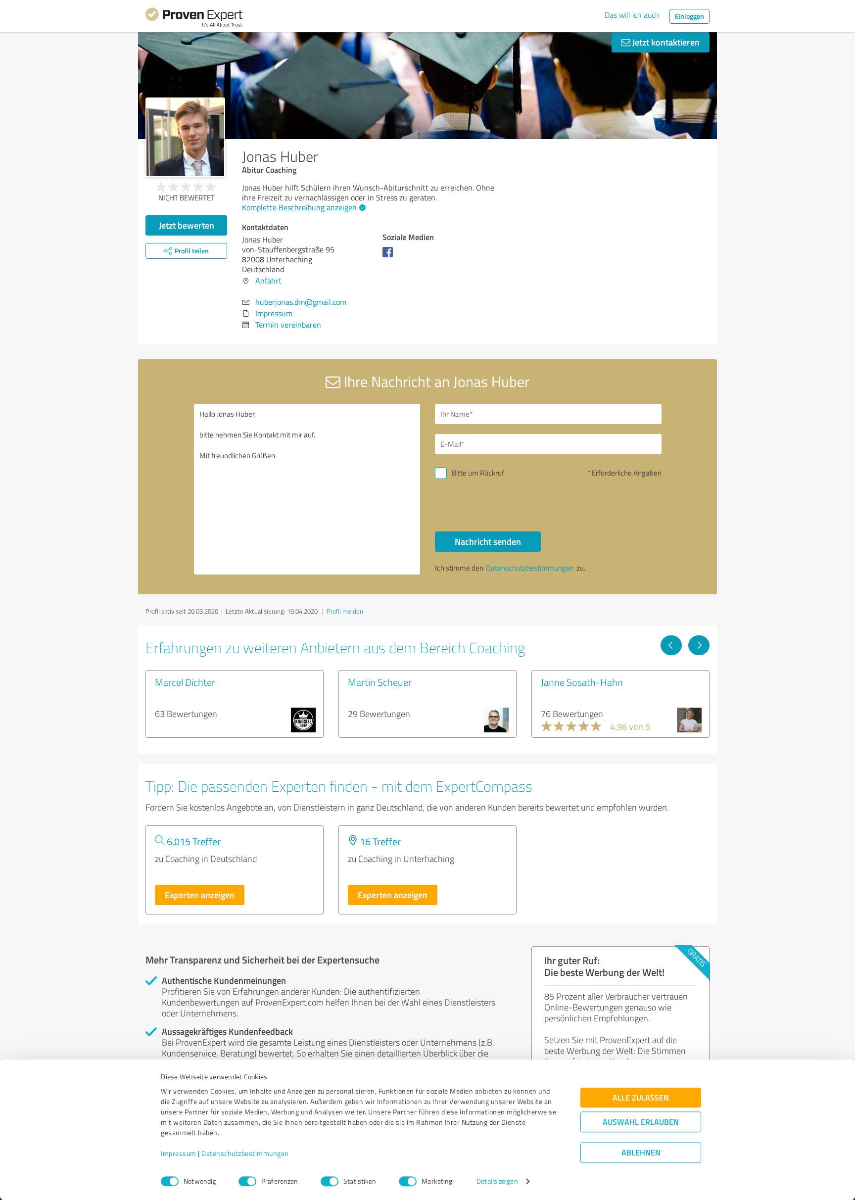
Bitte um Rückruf (478, 473)
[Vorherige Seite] (671, 645)
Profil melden (345, 611)
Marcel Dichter (185, 682)
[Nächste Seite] (699, 645)
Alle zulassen (641, 1098)
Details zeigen (497, 1181)
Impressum (178, 1153)
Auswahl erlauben (641, 1122)
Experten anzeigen (200, 894)
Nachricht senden (488, 541)
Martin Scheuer (380, 682)
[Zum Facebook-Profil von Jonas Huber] (389, 256)
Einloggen (689, 16)
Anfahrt (268, 280)
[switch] (247, 1181)
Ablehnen (641, 1152)
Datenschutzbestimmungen (245, 1153)
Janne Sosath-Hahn (582, 682)
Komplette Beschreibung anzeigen (299, 207)
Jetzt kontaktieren (665, 42)
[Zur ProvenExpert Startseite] (193, 18)
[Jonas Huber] (185, 137)
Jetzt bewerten (186, 225)
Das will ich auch (632, 14)
